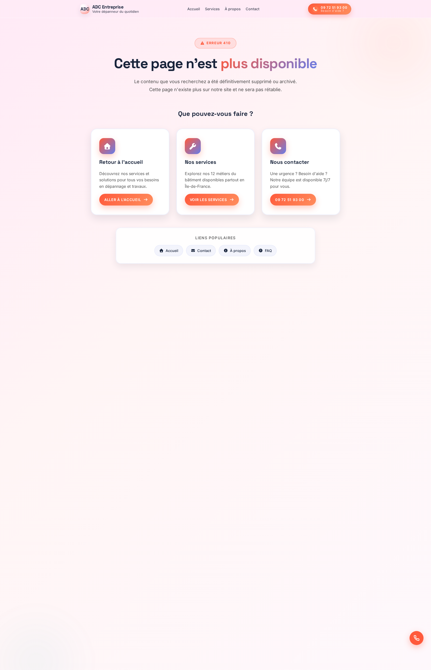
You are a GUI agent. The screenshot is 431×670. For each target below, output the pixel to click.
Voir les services (208, 200)
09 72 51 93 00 (289, 200)
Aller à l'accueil (122, 200)
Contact (252, 9)
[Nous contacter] (417, 638)
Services (212, 9)
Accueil (193, 9)
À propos (233, 9)
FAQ (268, 250)
